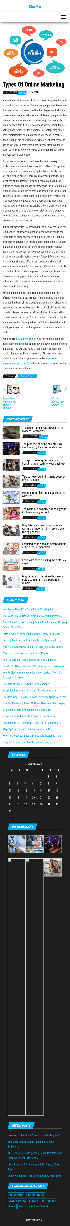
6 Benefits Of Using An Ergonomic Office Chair (27, 709)
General (22, 1206)
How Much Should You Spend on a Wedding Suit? (29, 609)
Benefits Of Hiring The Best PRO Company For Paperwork (33, 666)
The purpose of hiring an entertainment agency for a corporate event (42, 445)
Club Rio (35, 6)
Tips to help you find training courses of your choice (44, 478)
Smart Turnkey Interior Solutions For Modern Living (30, 690)
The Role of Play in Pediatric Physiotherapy (26, 684)
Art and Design (16, 1194)
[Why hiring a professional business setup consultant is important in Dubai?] (11, 580)
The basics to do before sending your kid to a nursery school (44, 510)
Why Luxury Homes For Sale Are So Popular (26, 653)
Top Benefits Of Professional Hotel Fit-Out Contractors (32, 722)
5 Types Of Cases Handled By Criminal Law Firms (29, 742)
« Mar (11, 817)
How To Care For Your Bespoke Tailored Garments (29, 659)
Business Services (27, 376)
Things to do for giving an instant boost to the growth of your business (44, 461)
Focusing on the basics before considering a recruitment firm (44, 545)
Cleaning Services (17, 1200)
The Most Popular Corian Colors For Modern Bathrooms (42, 429)
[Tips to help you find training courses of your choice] (11, 481)
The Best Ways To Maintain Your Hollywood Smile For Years (34, 697)
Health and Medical (38, 1206)
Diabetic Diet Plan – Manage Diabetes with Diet (43, 494)
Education (34, 1200)
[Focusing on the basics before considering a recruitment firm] (11, 548)
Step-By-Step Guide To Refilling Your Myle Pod (27, 729)
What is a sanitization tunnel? (57, 401)
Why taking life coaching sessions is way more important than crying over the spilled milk (43, 528)
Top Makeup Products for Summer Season (9, 403)
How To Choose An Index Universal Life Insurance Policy (33, 735)
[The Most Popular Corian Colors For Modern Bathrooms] (11, 432)
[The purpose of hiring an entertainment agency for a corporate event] (11, 448)
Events (12, 1206)
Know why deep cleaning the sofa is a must (44, 561)
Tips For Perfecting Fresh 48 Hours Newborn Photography (34, 703)
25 (17, 804)
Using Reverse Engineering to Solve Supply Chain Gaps (31, 634)
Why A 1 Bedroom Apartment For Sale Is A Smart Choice (33, 646)
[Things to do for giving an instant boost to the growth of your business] (11, 464)
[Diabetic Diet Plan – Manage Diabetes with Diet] (11, 497)
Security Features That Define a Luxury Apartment (29, 640)
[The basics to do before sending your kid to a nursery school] (11, 513)
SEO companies (24, 338)
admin (35, 92)
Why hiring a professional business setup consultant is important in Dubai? (42, 580)
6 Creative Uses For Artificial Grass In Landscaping (29, 716)
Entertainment (49, 1200)
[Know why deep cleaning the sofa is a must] (11, 564)
